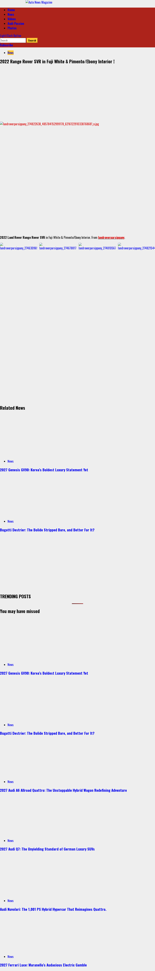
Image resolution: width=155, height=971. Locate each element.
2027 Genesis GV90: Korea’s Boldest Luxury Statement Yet (44, 469)
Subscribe (6, 45)
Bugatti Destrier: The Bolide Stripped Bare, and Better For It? (47, 529)
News (11, 14)
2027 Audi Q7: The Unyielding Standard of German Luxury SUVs (47, 848)
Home (11, 10)
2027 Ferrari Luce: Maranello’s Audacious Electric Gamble (43, 964)
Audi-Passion (16, 23)
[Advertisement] (77, 92)
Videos (12, 19)
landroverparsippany (111, 237)
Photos (12, 28)
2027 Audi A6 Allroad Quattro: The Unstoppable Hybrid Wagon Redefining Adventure (63, 790)
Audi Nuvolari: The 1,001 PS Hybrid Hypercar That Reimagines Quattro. (53, 909)
